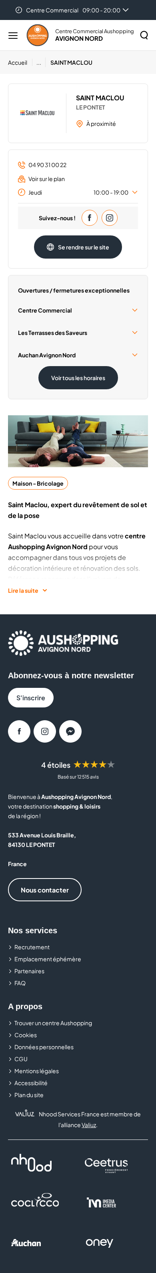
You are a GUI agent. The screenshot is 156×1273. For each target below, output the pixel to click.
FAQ (20, 982)
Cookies (25, 1034)
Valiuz (89, 1124)
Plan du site (29, 1094)
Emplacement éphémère (47, 958)
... (38, 62)
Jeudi (78, 192)
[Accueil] (37, 35)
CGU (21, 1058)
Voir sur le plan (46, 178)
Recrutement (32, 946)
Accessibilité (31, 1082)
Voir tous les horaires (78, 377)
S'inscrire (30, 697)
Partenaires (29, 970)
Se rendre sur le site (83, 247)
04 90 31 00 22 (47, 164)
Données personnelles (44, 1046)
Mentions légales (36, 1070)
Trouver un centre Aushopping (53, 1022)
